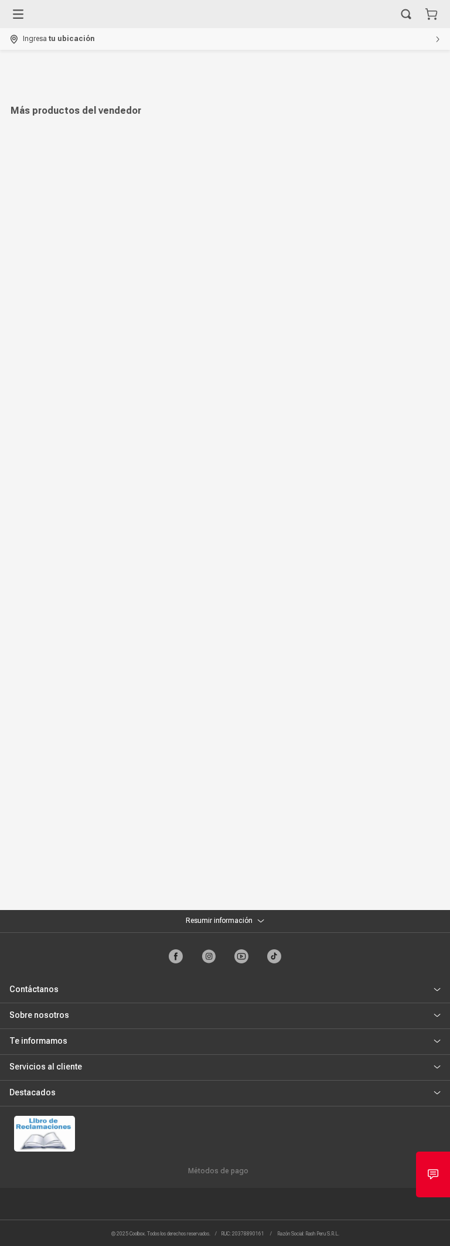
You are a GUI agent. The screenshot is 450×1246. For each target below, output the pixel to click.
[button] (406, 14)
